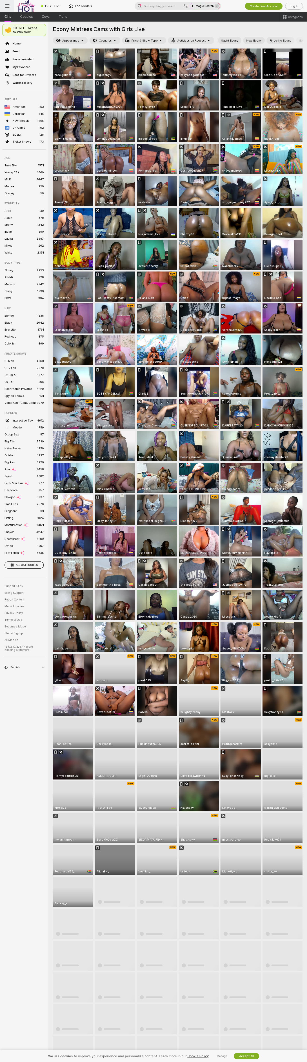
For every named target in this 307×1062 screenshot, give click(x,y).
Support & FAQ (14, 586)
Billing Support (14, 592)
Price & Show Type (144, 40)
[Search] (185, 6)
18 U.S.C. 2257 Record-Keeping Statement (19, 648)
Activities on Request (191, 40)
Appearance (70, 40)
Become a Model (15, 626)
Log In (294, 6)
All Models (11, 640)
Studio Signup (13, 633)
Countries (105, 40)
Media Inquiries (14, 606)
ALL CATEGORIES (27, 565)
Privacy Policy (13, 613)
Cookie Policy (198, 1056)
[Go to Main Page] (25, 6)
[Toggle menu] (7, 6)
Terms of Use (13, 619)
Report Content (14, 599)
